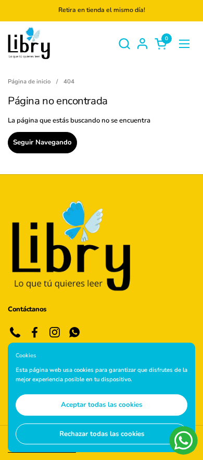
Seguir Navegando (42, 142)
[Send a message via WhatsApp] (183, 440)
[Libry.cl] (29, 43)
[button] (124, 43)
